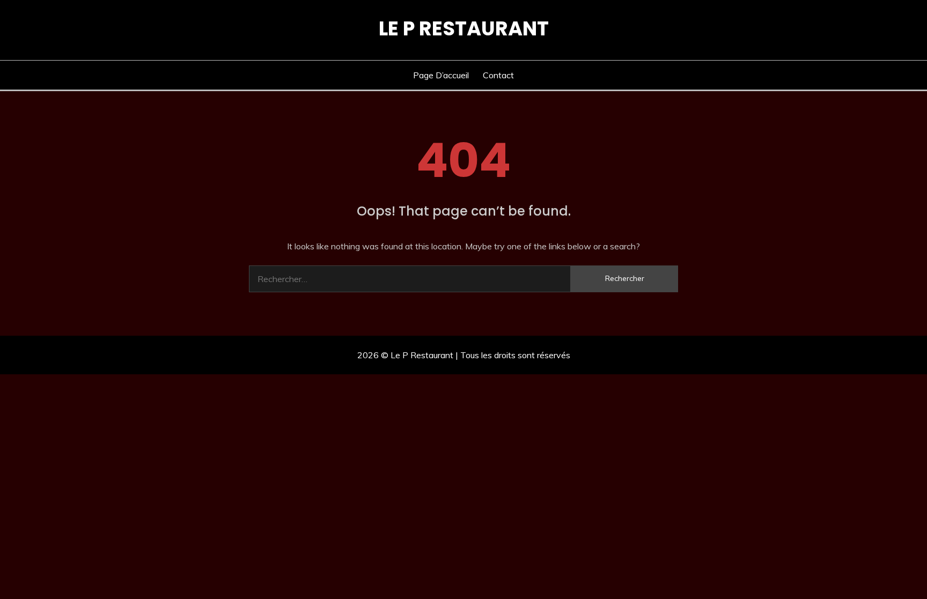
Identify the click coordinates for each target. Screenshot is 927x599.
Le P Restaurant (464, 28)
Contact (498, 75)
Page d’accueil (441, 75)
